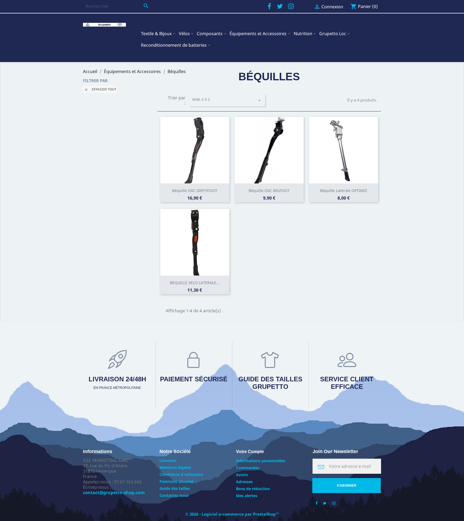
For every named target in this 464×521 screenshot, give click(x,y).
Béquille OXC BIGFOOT (269, 190)
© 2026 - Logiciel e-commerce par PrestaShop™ (232, 514)
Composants (210, 34)
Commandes (247, 467)
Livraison (168, 460)
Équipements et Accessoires (258, 34)
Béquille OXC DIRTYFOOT (194, 190)
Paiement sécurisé (193, 379)
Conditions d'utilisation (181, 474)
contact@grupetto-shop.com (114, 492)
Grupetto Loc (332, 34)
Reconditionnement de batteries (174, 45)
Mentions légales (175, 467)
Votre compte (250, 451)
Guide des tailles (175, 488)
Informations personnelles (260, 460)
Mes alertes (246, 495)
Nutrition (303, 34)
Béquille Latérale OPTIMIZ (343, 190)
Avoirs (242, 474)
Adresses (244, 481)
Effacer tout (100, 90)
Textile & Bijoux (156, 34)
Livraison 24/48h (117, 382)
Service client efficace (347, 382)
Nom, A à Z (227, 100)
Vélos (184, 34)
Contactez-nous (174, 495)
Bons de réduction (253, 488)
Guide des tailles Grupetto (270, 382)
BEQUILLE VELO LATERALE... (194, 282)
